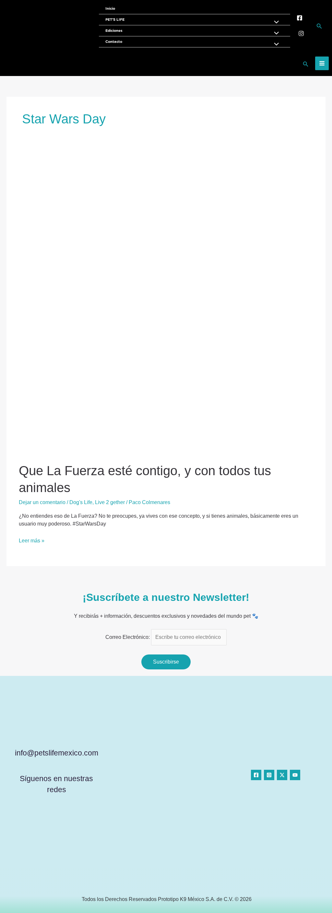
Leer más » (31, 540)
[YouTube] (295, 775)
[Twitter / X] (282, 775)
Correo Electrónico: (128, 637)
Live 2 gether (110, 502)
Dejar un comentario (42, 502)
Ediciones (114, 30)
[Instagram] (301, 33)
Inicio (110, 8)
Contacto (113, 42)
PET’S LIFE (114, 19)
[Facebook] (299, 18)
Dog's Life (80, 502)
